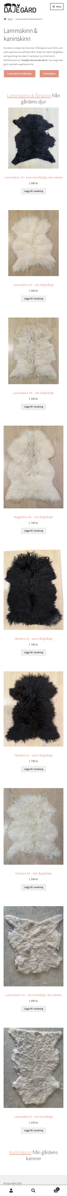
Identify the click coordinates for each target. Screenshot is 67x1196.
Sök (33, 1190)
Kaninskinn (49, 73)
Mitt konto (11, 1190)
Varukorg (51, 1188)
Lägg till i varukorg (33, 191)
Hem (10, 18)
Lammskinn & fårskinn (19, 73)
